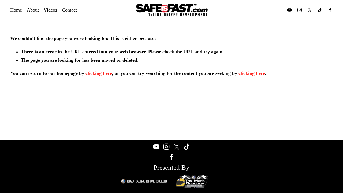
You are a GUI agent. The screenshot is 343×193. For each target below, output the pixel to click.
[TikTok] (320, 10)
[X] (309, 10)
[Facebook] (330, 10)
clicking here (98, 73)
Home (16, 10)
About (33, 10)
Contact (69, 10)
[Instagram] (299, 10)
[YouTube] (289, 10)
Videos (50, 10)
